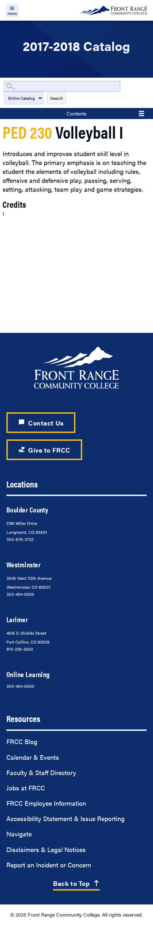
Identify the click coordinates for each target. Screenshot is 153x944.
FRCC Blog (21, 741)
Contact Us (41, 422)
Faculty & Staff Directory (41, 772)
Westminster (23, 564)
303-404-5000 (20, 594)
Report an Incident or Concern (48, 864)
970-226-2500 (19, 649)
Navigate (19, 833)
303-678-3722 (19, 539)
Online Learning (28, 674)
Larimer (17, 619)
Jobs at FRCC (25, 787)
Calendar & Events (32, 757)
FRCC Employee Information (46, 803)
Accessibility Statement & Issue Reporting (65, 818)
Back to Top (76, 883)
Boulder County (27, 509)
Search (56, 98)
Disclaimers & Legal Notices (46, 849)
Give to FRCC (44, 449)
